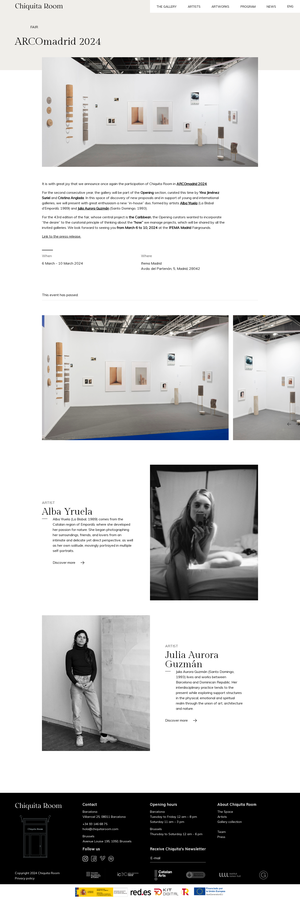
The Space (225, 812)
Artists (194, 7)
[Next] (298, 424)
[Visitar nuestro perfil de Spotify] (111, 859)
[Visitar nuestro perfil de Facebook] (94, 859)
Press (221, 837)
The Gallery (167, 7)
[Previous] (289, 424)
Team (221, 832)
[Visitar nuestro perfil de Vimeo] (102, 859)
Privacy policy (24, 878)
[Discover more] (204, 532)
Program (248, 7)
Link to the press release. (61, 236)
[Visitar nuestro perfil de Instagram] (85, 859)
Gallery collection (229, 822)
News (271, 7)
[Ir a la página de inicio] (75, 6)
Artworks (220, 7)
